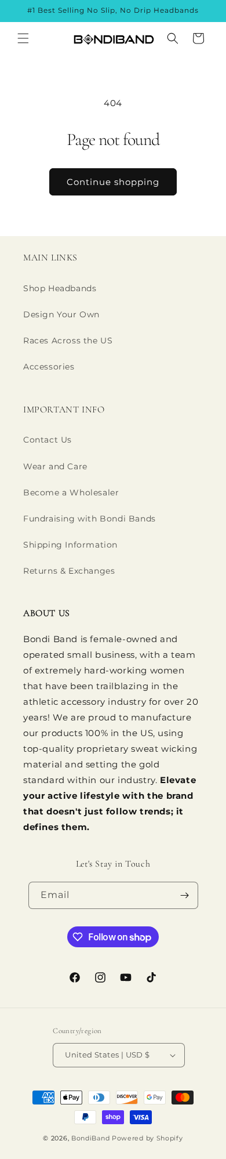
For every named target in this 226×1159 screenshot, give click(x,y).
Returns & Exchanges (69, 571)
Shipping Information (70, 544)
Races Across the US (67, 340)
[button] (23, 38)
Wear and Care (55, 466)
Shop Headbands (59, 288)
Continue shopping (113, 181)
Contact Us (47, 439)
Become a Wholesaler (71, 492)
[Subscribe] (185, 895)
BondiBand (90, 1138)
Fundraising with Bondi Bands (89, 518)
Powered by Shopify (147, 1138)
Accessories (49, 366)
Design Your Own (61, 314)
